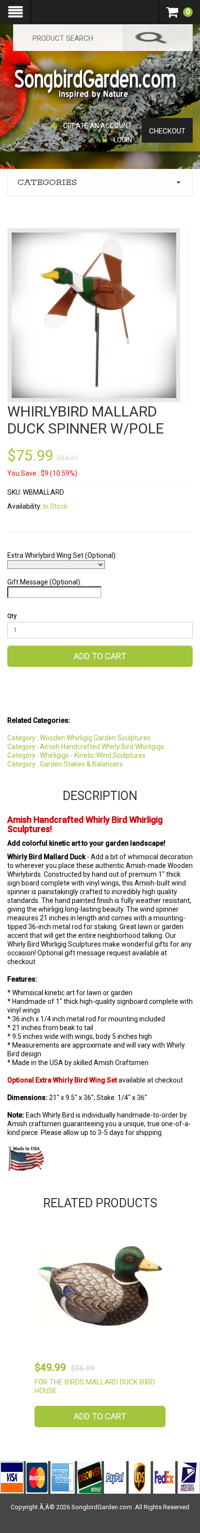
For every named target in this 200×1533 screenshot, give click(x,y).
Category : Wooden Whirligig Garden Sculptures (78, 738)
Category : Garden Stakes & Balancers (65, 764)
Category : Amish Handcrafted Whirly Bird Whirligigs (85, 746)
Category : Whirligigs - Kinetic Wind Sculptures (76, 755)
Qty (12, 616)
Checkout (167, 131)
